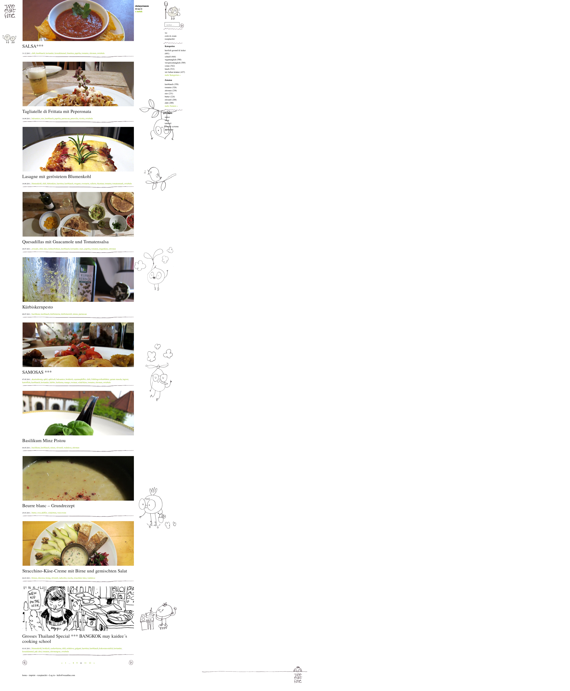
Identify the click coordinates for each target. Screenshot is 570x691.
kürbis (52, 382)
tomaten (85, 53)
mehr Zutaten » (171, 105)
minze (75, 314)
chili (33, 53)
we (166, 32)
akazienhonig (37, 379)
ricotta (81, 118)
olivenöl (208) (171, 99)
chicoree (41, 577)
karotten (60, 183)
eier (42, 118)
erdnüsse (70, 648)
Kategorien (170, 46)
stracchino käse (80, 577)
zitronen (92, 53)
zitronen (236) (171, 90)
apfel (45, 379)
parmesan (66, 118)
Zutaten (168, 80)
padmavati (169, 129)
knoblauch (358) (172, 84)
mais (81, 248)
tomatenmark (117, 183)
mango (67, 382)
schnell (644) (170, 56)
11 (85, 662)
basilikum (36, 314)
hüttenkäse (51, 183)
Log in (52, 675)
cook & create (170, 35)
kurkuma (59, 382)
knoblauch (40, 53)
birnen (34, 577)
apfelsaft (52, 379)
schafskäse (82, 382)
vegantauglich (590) (173, 59)
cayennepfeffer (80, 379)
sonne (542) (170, 65)
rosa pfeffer (42, 512)
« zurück (138, 11)
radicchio (63, 577)
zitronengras (55, 651)
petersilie (74, 118)
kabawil (168, 123)
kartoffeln (26, 382)
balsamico (36, 118)
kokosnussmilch (106, 648)
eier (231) (169, 93)
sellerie (93, 183)
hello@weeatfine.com (66, 675)
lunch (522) (170, 68)
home (24, 675)
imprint (32, 675)
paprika (78, 53)
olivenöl (59, 447)
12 (90, 662)
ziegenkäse (103, 248)
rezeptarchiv (170, 38)
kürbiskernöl (66, 314)
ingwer (125, 379)
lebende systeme (172, 126)
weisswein (61, 512)
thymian (100, 183)
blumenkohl (37, 183)
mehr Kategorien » (172, 75)
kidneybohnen (54, 248)
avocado (35, 248)
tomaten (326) (171, 87)
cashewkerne (55, 648)
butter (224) (170, 96)
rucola (70, 577)
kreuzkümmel (60, 53)
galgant (78, 648)
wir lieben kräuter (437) (175, 72)
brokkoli (69, 379)
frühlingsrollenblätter (100, 379)
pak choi (38, 651)
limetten (70, 53)
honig (48, 577)
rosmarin (85, 183)
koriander (50, 53)
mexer (167, 117)
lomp (167, 120)
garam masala (116, 379)
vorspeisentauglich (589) (175, 62)
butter (34, 512)
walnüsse (68, 447)
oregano (77, 183)
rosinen (74, 382)
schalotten (52, 512)
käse (46, 248)
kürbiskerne (55, 314)
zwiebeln (100, 53)
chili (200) (169, 102)
